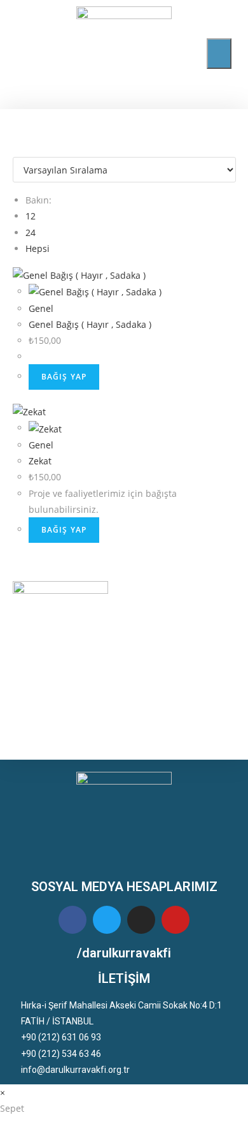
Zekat (40, 461)
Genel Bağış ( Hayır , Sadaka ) (90, 324)
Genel (41, 308)
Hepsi (37, 248)
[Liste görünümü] (23, 149)
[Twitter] (107, 920)
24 (30, 232)
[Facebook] (72, 920)
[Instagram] (141, 920)
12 (30, 216)
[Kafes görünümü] (16, 149)
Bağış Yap (64, 376)
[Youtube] (175, 920)
